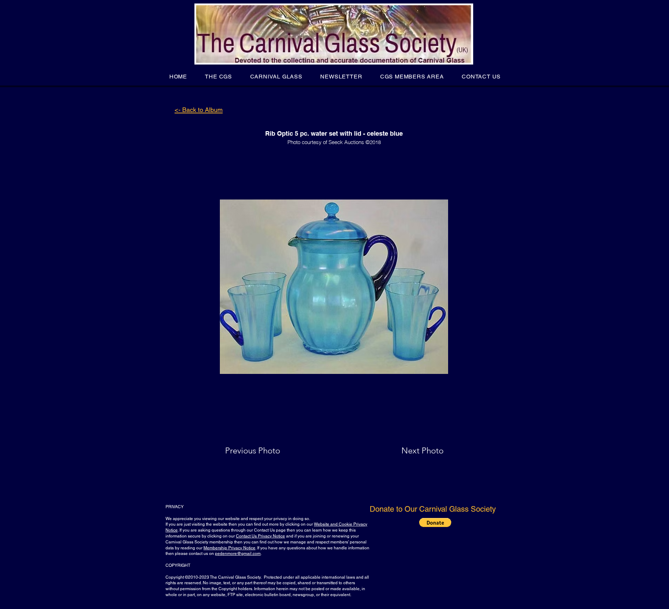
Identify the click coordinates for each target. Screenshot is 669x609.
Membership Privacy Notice (229, 548)
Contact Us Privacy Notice (260, 536)
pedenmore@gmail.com (238, 553)
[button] (219, 76)
